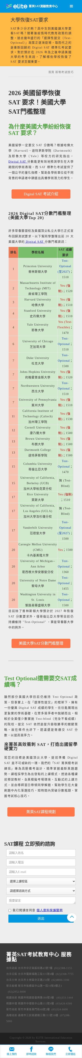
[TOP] (72, 917)
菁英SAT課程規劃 (41, 812)
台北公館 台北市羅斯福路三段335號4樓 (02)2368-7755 (40, 974)
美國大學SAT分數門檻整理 (41, 643)
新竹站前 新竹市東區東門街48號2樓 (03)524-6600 (37, 1009)
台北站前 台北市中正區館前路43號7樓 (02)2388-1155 (39, 968)
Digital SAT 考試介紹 (41, 194)
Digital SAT (17, 161)
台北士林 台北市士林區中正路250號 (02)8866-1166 (37, 979)
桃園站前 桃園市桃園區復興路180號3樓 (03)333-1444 (39, 997)
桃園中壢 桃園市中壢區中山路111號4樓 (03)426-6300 (39, 1003)
